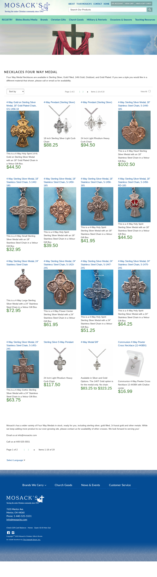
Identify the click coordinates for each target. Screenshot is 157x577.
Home (106, 4)
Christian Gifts (58, 20)
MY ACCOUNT (117, 3)
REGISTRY (7, 20)
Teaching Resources (145, 20)
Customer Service (120, 485)
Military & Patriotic (97, 20)
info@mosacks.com (16, 519)
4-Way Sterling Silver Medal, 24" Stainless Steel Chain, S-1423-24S (60, 264)
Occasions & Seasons (121, 20)
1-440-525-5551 (23, 516)
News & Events (90, 485)
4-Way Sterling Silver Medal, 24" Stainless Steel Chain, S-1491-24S (22, 345)
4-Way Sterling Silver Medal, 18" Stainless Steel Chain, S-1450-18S (60, 182)
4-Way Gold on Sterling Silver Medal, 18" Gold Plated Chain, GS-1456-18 (21, 105)
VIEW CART (129, 3)
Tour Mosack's (84, 4)
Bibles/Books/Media (26, 20)
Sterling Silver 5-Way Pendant (58, 342)
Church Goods (76, 20)
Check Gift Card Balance (16, 528)
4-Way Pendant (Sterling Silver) (59, 102)
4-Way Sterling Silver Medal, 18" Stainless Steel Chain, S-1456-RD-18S (134, 182)
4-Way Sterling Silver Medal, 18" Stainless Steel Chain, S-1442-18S (22, 182)
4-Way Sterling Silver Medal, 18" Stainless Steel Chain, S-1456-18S (97, 182)
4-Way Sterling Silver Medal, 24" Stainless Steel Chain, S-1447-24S (97, 264)
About (71, 4)
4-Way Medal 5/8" (89, 342)
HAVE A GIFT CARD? (143, 3)
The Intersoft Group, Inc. (32, 539)
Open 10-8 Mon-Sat (42, 528)
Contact (97, 4)
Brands (44, 20)
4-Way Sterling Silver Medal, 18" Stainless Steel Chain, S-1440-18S (134, 105)
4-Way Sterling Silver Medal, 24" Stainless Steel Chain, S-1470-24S (134, 264)
